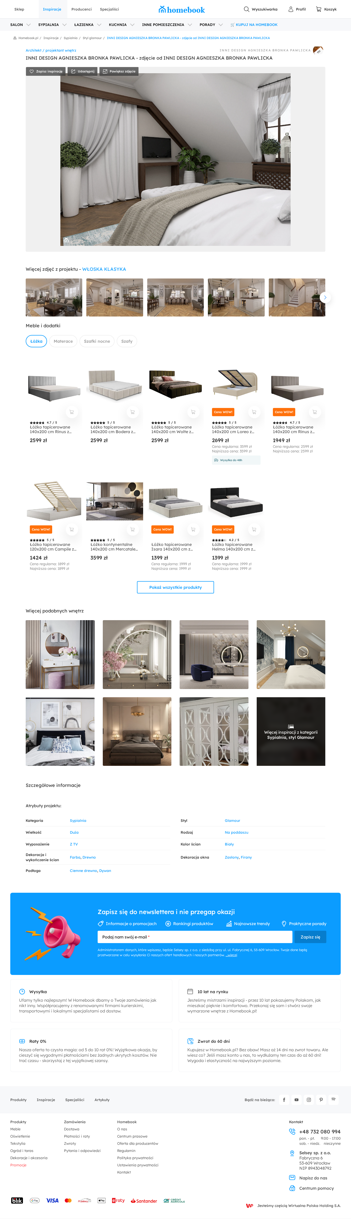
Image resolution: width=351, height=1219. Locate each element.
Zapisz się (310, 936)
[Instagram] (309, 1100)
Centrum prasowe (132, 1136)
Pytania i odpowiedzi (82, 1150)
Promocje (18, 1165)
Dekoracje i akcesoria (29, 1158)
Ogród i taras (21, 1150)
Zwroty (70, 1143)
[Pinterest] (321, 1100)
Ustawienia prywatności (138, 1165)
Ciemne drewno (83, 870)
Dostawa (71, 1129)
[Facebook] (284, 1100)
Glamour (232, 820)
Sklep (19, 9)
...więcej (231, 955)
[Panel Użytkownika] (297, 9)
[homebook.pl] (182, 9)
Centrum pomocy (316, 1188)
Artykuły (102, 1099)
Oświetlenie (20, 1136)
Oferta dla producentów (137, 1143)
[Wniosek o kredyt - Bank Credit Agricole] (174, 1200)
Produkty (18, 1099)
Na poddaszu (236, 832)
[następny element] (325, 297)
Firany (246, 857)
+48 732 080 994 (320, 1132)
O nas (122, 1129)
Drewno (89, 857)
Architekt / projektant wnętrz (51, 50)
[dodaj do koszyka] (72, 412)
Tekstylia (17, 1143)
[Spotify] (333, 1100)
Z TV (74, 844)
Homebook (127, 1122)
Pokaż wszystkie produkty (175, 587)
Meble (15, 1129)
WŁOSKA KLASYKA (104, 269)
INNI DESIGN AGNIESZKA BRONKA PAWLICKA (265, 50)
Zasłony (232, 857)
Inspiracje (52, 9)
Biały (229, 844)
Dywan (105, 870)
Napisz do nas (313, 1177)
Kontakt (124, 1172)
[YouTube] (296, 1100)
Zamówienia (75, 1122)
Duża (74, 832)
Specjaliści (109, 9)
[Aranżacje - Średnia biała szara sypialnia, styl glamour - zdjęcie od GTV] (60, 654)
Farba (75, 857)
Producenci (81, 9)
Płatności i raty (77, 1136)
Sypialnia (78, 820)
